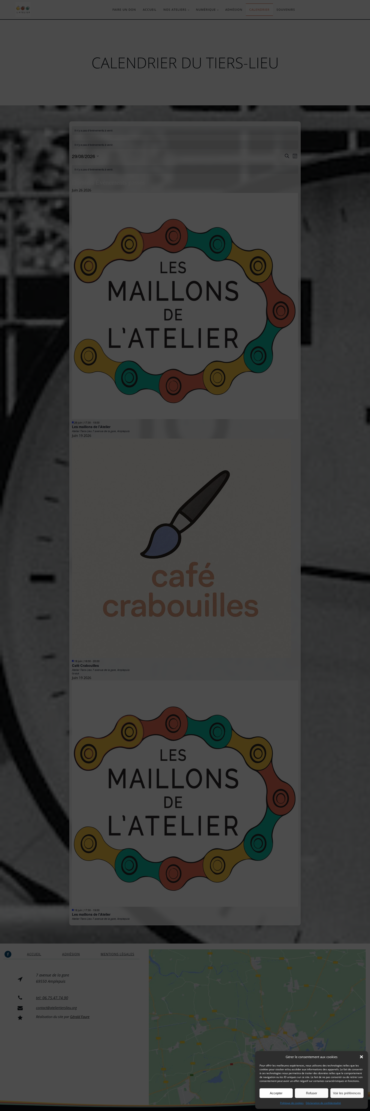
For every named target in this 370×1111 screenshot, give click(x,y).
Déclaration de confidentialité (323, 1103)
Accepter (276, 1093)
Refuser (311, 1093)
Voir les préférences (347, 1093)
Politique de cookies (292, 1103)
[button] (361, 1057)
